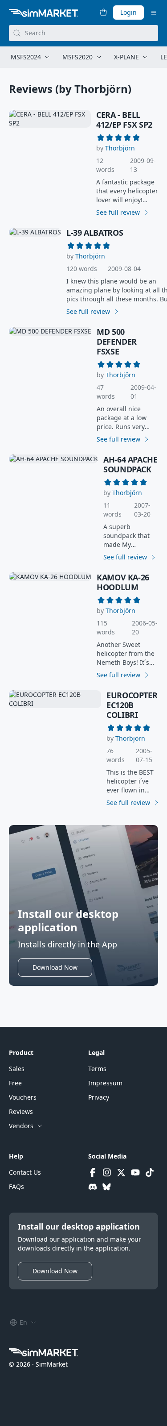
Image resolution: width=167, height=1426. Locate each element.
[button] (120, 148)
